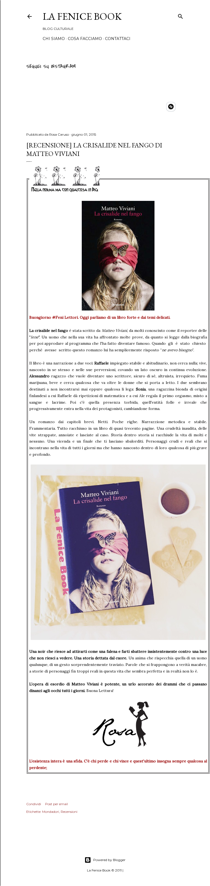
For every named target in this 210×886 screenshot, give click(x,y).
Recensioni (69, 812)
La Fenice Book (82, 16)
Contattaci (117, 38)
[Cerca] (180, 15)
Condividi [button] (33, 804)
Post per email (56, 804)
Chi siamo (54, 38)
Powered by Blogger (109, 860)
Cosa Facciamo (85, 38)
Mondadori (50, 812)
